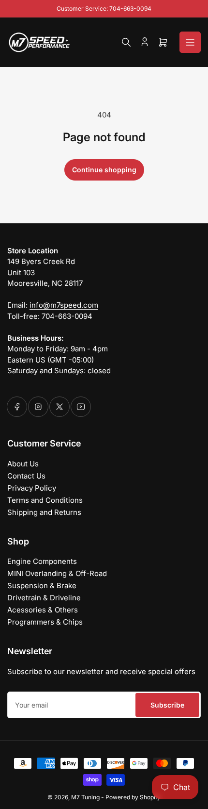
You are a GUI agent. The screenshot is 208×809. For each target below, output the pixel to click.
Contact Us (26, 475)
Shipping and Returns (44, 512)
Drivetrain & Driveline (44, 597)
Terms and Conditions (45, 500)
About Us (23, 463)
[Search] (126, 42)
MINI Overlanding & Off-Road (57, 573)
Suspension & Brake (41, 585)
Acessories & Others (42, 609)
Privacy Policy (31, 488)
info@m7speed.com (64, 305)
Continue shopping (104, 169)
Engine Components (42, 561)
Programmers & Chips (45, 622)
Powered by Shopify (133, 797)
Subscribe (167, 705)
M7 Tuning (85, 797)
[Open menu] (190, 42)
